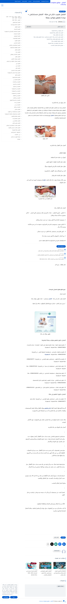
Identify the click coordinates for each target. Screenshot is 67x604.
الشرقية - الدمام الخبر (15, 132)
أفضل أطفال (17, 27)
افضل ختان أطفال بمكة (58, 35)
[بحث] (2, 5)
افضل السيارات (17, 33)
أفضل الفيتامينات (16, 38)
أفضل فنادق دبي (16, 79)
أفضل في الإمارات (16, 82)
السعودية (47, 354)
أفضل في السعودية (16, 88)
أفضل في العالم (16, 98)
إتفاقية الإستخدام (36, 1)
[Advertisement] (45, 63)
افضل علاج (18, 68)
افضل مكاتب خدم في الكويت (14, 127)
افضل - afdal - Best (16, 20)
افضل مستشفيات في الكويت (14, 111)
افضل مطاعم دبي (16, 120)
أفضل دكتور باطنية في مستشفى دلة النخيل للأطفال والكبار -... (50, 255)
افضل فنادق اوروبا (16, 77)
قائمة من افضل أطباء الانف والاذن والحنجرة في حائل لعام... (51, 251)
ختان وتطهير (47, 408)
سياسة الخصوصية (45, 1)
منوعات (18, 139)
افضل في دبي (17, 104)
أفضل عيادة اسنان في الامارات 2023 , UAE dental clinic (52, 259)
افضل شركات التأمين (15, 59)
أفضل (50, 299)
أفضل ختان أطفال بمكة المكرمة (56, 32)
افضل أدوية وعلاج (16, 22)
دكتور (44, 180)
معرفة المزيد (6, 597)
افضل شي (18, 63)
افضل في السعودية (16, 91)
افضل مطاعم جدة (16, 118)
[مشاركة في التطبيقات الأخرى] (48, 544)
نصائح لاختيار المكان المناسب (57, 45)
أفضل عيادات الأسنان (15, 70)
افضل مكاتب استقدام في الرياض (13, 125)
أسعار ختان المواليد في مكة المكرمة (55, 43)
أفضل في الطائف (16, 95)
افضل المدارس (17, 43)
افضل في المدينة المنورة (15, 100)
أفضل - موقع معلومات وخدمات (58, 3)
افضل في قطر (17, 107)
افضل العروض (17, 36)
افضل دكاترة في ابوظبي (15, 54)
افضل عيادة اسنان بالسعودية (14, 72)
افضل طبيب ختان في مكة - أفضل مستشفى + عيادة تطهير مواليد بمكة (48, 37)
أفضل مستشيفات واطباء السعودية (12, 114)
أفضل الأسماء (17, 29)
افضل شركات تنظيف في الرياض (13, 61)
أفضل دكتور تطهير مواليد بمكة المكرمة (55, 39)
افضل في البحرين (16, 84)
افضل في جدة (17, 102)
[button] (59, 544)
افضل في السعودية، (16, 93)
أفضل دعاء (18, 52)
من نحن (29, 1)
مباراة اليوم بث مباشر (15, 137)
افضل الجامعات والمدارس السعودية (12, 31)
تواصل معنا (24, 1)
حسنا (14, 597)
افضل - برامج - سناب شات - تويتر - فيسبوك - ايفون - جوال (14, 17)
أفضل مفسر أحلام (16, 123)
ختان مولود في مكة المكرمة (57, 30)
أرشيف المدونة (18, 1)
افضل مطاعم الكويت (15, 116)
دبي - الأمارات (17, 134)
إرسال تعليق (60, 586)
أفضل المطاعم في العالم (15, 45)
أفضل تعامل (17, 49)
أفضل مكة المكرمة (16, 130)
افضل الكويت (17, 40)
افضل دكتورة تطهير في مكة (57, 41)
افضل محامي (17, 109)
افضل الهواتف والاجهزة (15, 47)
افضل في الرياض (16, 86)
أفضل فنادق (17, 75)
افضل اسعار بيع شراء (15, 24)
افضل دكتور (62, 11)
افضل (52, 115)
